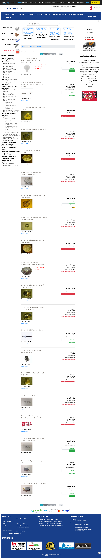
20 (41, 54)
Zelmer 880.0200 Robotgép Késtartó (32, 330)
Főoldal (7, 14)
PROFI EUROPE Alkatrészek (11, 165)
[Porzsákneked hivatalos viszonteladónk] (50, 546)
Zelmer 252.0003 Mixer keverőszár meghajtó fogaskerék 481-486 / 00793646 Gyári (32, 60)
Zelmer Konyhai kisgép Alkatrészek (34, 46)
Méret (14, 14)
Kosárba (72, 68)
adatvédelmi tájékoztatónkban (13, 2)
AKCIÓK (47, 14)
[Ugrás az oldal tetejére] (99, 553)
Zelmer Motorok (8, 71)
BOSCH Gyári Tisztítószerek (11, 138)
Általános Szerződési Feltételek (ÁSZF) (48, 519)
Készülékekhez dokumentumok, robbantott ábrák (51, 525)
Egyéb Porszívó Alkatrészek (11, 111)
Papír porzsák (8, 102)
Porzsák (21, 14)
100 (47, 54)
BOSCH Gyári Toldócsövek (11, 126)
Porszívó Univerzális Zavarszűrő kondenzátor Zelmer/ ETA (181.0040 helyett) (32, 85)
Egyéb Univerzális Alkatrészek (11, 110)
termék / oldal (52, 54)
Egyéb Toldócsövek (9, 94)
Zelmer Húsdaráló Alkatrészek (10, 81)
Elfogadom (95, 2)
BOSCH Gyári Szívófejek (11, 124)
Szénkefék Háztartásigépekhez (10, 151)
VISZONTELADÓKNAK (76, 14)
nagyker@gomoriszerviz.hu (69, 9)
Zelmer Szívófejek (8, 68)
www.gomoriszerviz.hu (80, 520)
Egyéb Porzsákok (8, 100)
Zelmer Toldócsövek (9, 66)
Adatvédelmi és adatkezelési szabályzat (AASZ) (50, 521)
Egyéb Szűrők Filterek (9, 99)
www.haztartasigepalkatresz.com (83, 529)
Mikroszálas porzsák (10, 104)
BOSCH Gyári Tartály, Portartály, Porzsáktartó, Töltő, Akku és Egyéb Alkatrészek (11, 132)
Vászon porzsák (9, 108)
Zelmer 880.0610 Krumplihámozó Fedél (33, 129)
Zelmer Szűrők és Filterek (9, 79)
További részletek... (24, 76)
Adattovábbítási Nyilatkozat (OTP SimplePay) (50, 523)
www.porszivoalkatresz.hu (81, 527)
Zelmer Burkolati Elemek (10, 69)
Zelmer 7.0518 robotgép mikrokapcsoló (33, 483)
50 (44, 54)
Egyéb (3, 162)
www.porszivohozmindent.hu (82, 524)
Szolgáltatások (5, 153)
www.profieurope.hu (80, 530)
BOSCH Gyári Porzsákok (11, 123)
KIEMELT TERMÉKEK (59, 14)
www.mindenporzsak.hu (81, 526)
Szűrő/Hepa (30, 14)
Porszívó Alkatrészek (9, 163)
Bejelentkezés (92, 16)
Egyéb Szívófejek (8, 93)
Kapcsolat (8, 17)
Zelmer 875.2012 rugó (28, 395)
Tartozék (40, 14)
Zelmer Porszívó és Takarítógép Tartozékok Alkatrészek (8, 59)
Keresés (62, 24)
